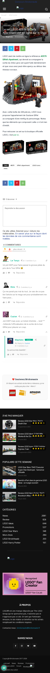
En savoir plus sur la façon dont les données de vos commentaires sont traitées (25, 236)
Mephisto (9, 37)
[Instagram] (21, 645)
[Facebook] (5, 48)
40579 (12, 165)
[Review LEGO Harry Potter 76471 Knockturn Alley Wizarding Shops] (9, 496)
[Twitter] (11, 48)
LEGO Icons (13, 15)
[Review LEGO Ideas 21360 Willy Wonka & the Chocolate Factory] (9, 437)
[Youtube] (34, 645)
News (14, 25)
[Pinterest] (16, 48)
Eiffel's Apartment (23, 165)
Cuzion (27, 343)
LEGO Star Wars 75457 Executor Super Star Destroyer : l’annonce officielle (31, 469)
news (5, 168)
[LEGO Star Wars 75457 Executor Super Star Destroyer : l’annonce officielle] (9, 471)
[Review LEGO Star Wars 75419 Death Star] (9, 424)
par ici (16, 135)
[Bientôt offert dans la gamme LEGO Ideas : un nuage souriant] (9, 484)
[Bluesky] (28, 645)
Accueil (3, 15)
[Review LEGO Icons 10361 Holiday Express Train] (9, 450)
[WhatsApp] (22, 48)
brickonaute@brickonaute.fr (28, 628)
